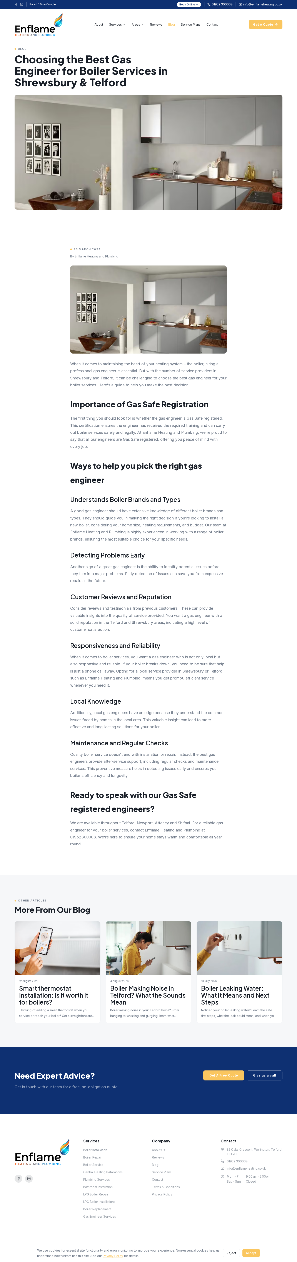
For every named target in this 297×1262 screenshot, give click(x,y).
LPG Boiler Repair (95, 1194)
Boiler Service (93, 1165)
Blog (171, 24)
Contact (212, 24)
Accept (251, 1253)
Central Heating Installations (103, 1172)
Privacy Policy (162, 1194)
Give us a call (264, 1075)
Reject (231, 1253)
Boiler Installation (95, 1150)
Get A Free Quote (223, 1075)
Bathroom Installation (98, 1187)
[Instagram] (21, 4)
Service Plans (190, 24)
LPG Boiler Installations (99, 1202)
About (99, 24)
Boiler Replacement (97, 1209)
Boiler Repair (92, 1157)
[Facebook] (16, 4)
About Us (158, 1150)
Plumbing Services (96, 1179)
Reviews (156, 24)
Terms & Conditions (166, 1187)
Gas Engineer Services (99, 1216)
